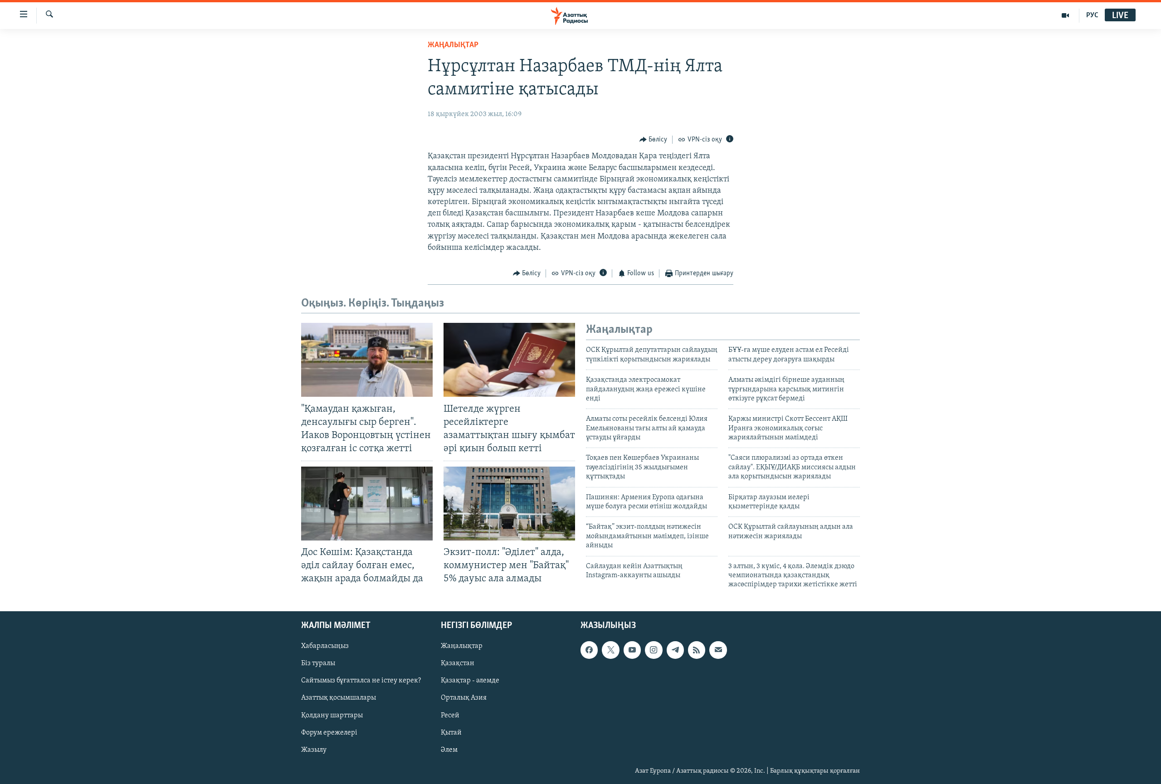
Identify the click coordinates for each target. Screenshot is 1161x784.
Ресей (450, 715)
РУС (1092, 15)
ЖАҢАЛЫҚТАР (453, 45)
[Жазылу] (718, 649)
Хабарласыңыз (325, 646)
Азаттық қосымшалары (338, 697)
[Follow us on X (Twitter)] (610, 649)
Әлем (449, 749)
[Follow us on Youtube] (632, 649)
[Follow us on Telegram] (675, 649)
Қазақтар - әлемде (470, 680)
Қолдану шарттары (332, 715)
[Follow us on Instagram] (653, 649)
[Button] (653, 140)
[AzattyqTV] (1065, 15)
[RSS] (696, 649)
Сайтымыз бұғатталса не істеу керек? (361, 680)
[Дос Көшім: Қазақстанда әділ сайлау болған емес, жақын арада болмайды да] (367, 504)
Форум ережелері (329, 732)
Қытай (451, 732)
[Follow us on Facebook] (589, 649)
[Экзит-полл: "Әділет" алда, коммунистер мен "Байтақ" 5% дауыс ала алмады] (509, 504)
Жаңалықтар (462, 646)
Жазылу (314, 749)
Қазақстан (457, 663)
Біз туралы (318, 663)
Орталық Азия (464, 697)
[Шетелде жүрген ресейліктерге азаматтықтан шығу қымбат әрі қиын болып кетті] (509, 360)
